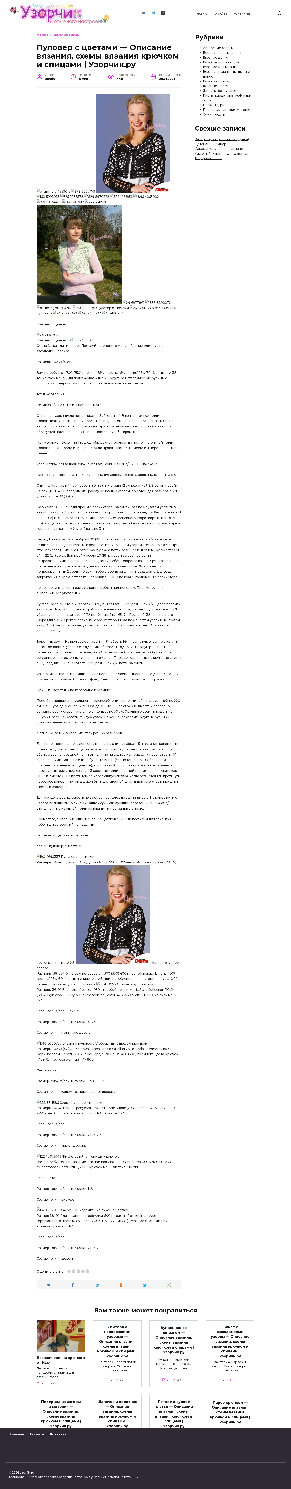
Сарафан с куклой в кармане (219, 149)
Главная (202, 13)
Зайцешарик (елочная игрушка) (222, 139)
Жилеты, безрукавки (220, 91)
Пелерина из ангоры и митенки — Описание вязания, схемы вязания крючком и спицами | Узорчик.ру (61, 1414)
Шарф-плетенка (208, 158)
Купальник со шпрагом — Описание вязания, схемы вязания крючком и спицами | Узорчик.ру (174, 1340)
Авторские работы (218, 48)
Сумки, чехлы (214, 114)
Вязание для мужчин (221, 67)
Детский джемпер (210, 144)
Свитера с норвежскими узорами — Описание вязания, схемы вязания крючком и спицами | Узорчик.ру (117, 1341)
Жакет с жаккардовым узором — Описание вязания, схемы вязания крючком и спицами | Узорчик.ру (230, 1341)
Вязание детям (215, 57)
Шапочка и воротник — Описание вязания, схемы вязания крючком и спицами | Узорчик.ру (117, 1414)
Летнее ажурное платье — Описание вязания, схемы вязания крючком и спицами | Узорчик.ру (174, 1414)
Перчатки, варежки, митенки (227, 110)
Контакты (241, 13)
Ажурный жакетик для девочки (221, 153)
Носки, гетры (214, 105)
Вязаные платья (216, 81)
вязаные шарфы (216, 86)
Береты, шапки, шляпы (222, 53)
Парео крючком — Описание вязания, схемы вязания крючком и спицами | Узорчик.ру (230, 1412)
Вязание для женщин (221, 62)
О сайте (221, 13)
